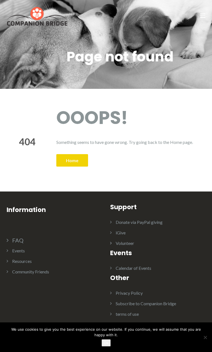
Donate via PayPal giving (139, 222)
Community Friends (30, 271)
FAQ (17, 240)
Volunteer (125, 243)
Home (72, 160)
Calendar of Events (133, 268)
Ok (106, 343)
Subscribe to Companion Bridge (146, 303)
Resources (22, 261)
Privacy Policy (129, 293)
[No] (205, 337)
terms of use (127, 314)
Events (18, 250)
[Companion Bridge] (37, 15)
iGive (121, 232)
